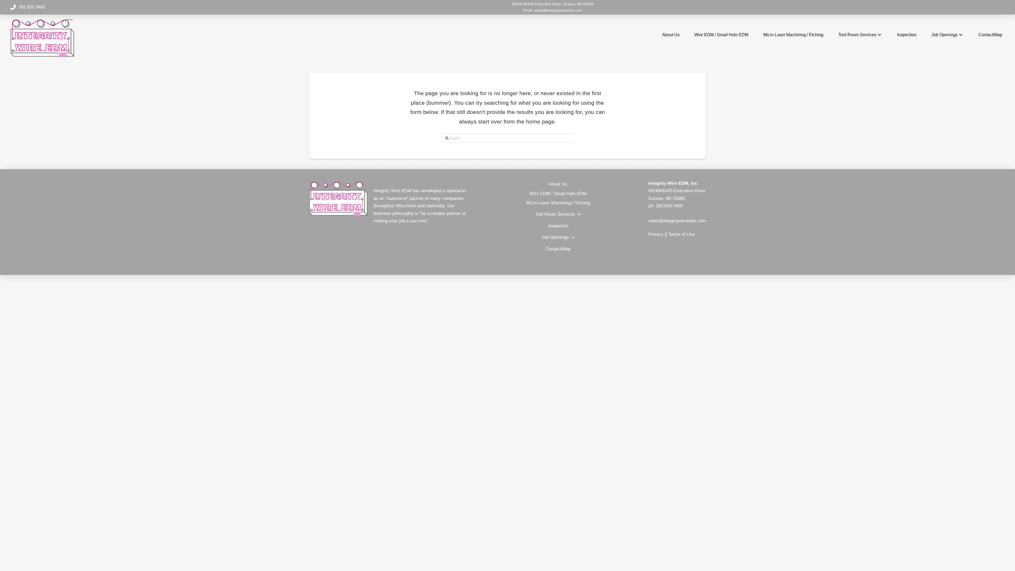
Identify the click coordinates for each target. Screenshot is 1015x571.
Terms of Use (681, 234)
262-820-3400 (669, 205)
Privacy (655, 234)
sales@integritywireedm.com (558, 10)
